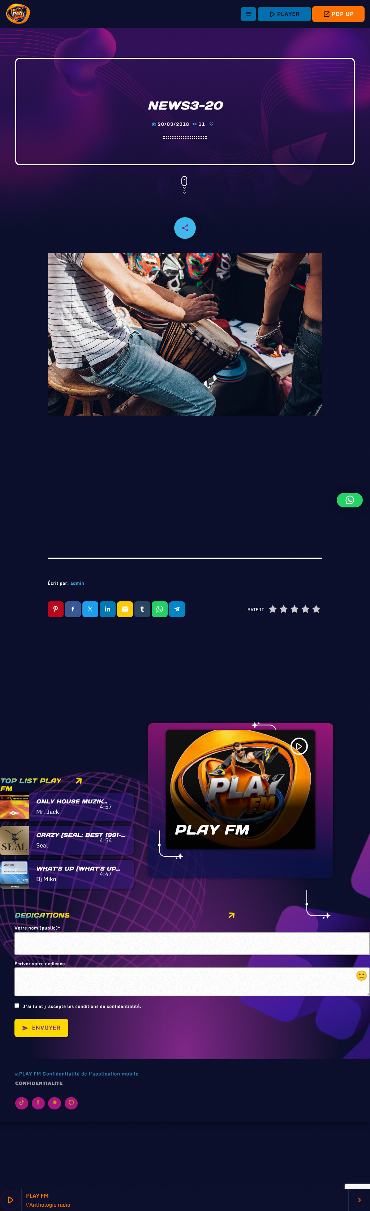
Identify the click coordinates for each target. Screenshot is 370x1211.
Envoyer (41, 1027)
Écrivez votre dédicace (191, 972)
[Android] (54, 1103)
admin (77, 583)
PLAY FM (211, 829)
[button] (350, 500)
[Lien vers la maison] (18, 14)
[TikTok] (21, 1103)
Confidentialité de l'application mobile (91, 1074)
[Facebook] (38, 1103)
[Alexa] (71, 1103)
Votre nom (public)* (37, 928)
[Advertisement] (185, 481)
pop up (338, 14)
